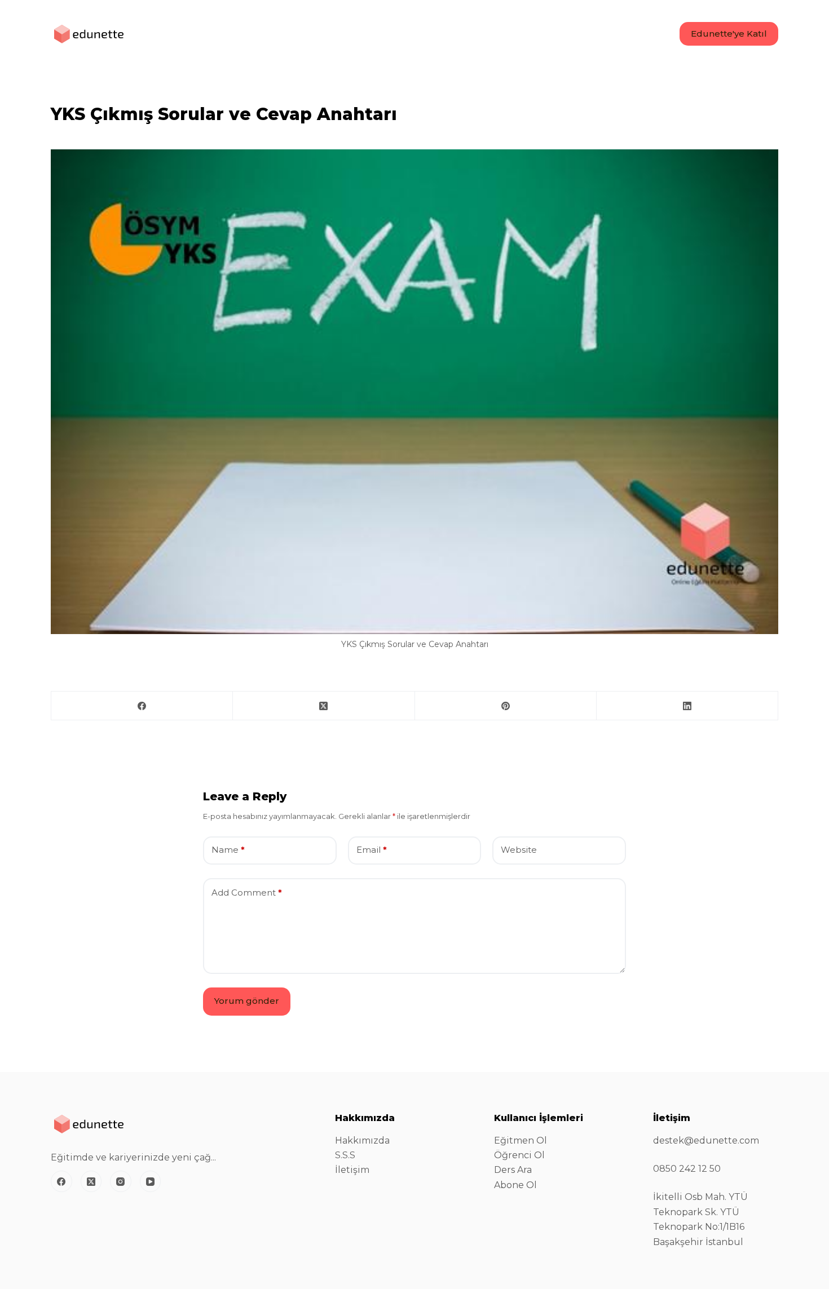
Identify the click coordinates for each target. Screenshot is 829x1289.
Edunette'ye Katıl (729, 33)
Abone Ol (515, 1185)
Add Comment (246, 892)
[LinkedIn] (687, 706)
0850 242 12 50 (687, 1168)
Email (371, 849)
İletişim (352, 1169)
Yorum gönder (246, 1000)
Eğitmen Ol (520, 1140)
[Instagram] (120, 1181)
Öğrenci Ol (519, 1155)
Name (228, 849)
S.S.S (345, 1155)
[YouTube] (150, 1181)
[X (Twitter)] (323, 706)
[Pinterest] (506, 706)
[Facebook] (142, 706)
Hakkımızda (362, 1140)
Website (519, 849)
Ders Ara (513, 1169)
